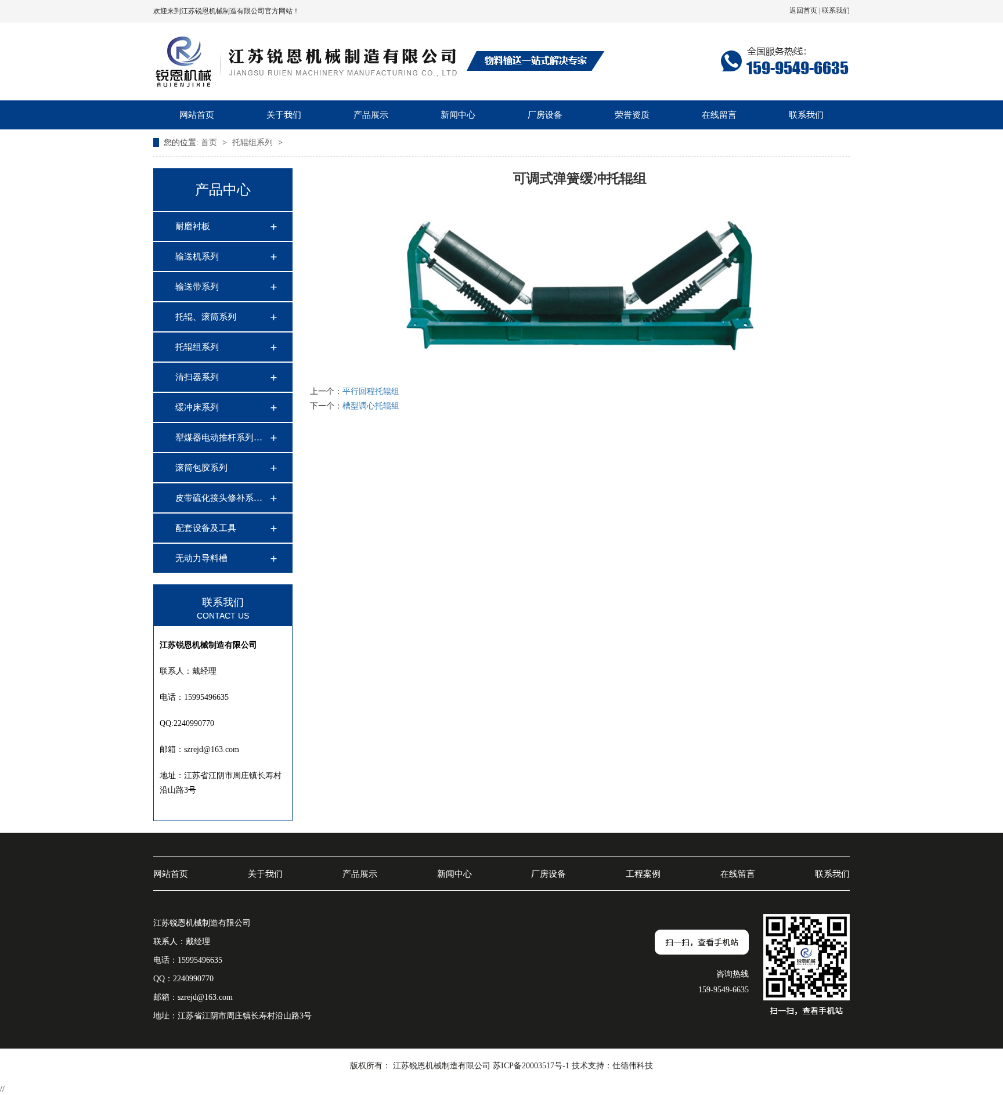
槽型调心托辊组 (370, 406)
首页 (210, 142)
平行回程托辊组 (370, 391)
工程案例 (643, 874)
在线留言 (719, 115)
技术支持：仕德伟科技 (612, 1065)
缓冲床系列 (197, 407)
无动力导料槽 (201, 558)
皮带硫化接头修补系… (218, 498)
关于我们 (283, 115)
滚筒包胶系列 (201, 467)
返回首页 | (805, 10)
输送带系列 (197, 286)
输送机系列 (197, 256)
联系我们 (836, 10)
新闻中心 (458, 115)
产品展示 (370, 115)
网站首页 (196, 115)
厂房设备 (545, 115)
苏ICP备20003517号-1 (531, 1065)
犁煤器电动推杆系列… (218, 437)
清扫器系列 (197, 377)
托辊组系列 (253, 142)
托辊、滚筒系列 (205, 316)
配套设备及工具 (205, 528)
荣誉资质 (632, 115)
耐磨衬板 (192, 226)
